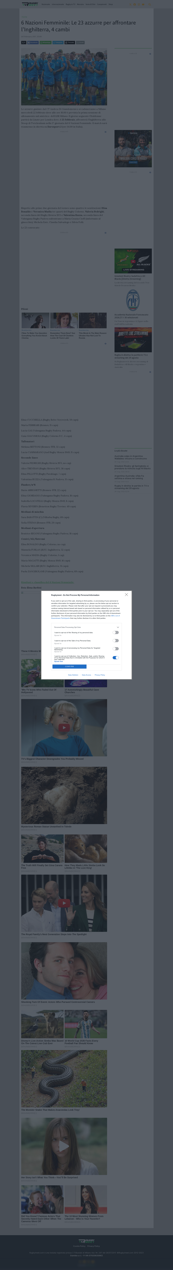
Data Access (86, 675)
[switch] (116, 632)
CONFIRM (69, 666)
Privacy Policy (100, 675)
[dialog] (86, 635)
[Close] (127, 595)
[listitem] (86, 627)
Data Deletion (73, 675)
